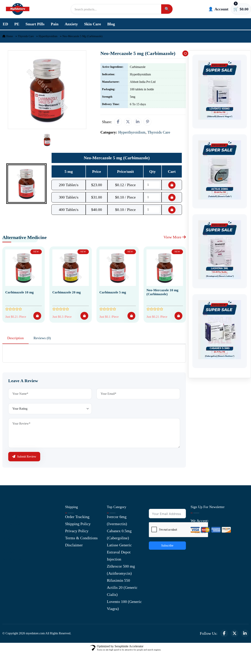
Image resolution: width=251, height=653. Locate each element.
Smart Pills (35, 24)
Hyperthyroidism (48, 36)
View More (173, 237)
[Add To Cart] (37, 316)
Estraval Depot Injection (119, 555)
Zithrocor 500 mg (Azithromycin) (121, 569)
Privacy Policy (76, 531)
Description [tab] (15, 338)
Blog (111, 24)
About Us (9, 517)
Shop (6, 545)
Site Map (9, 552)
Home (9, 36)
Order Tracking (77, 517)
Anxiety (71, 24)
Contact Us (11, 524)
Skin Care (92, 24)
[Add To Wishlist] (185, 53)
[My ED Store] (17, 9)
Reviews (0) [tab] (42, 338)
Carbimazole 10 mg (19, 292)
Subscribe (167, 545)
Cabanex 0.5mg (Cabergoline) (119, 534)
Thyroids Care (26, 36)
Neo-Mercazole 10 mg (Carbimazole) (162, 292)
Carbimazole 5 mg (112, 292)
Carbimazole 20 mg (66, 292)
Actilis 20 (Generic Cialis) (122, 591)
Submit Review (26, 456)
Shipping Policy (78, 524)
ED (5, 24)
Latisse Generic (119, 545)
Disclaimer (74, 545)
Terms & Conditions (81, 538)
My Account (12, 531)
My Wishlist (12, 559)
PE (16, 24)
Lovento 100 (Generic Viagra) (124, 605)
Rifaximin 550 (118, 580)
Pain (54, 24)
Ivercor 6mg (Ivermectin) (117, 520)
